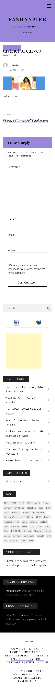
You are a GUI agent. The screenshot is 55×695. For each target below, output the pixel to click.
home (47, 517)
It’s (18, 522)
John (24, 522)
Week (30, 540)
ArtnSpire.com (13, 590)
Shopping (38, 531)
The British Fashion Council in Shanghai (21, 400)
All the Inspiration (15, 481)
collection (31, 508)
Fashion (26, 512)
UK (5, 540)
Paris (39, 526)
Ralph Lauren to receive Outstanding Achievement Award (25, 433)
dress (6, 512)
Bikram (46, 503)
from (22, 517)
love (6, 526)
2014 (29, 503)
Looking (43, 522)
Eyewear (16, 512)
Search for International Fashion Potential (23, 422)
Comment (14, 166)
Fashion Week (10, 517)
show (48, 531)
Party (47, 526)
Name (12, 219)
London (33, 522)
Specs (7, 536)
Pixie (6, 531)
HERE (38, 517)
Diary (48, 508)
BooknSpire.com (15, 615)
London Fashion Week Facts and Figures (23, 411)
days (41, 508)
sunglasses (29, 536)
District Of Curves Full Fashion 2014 (25, 120)
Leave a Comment (9, 55)
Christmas (19, 508)
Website (12, 250)
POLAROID (16, 531)
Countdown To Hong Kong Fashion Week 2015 (24, 451)
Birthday (7, 508)
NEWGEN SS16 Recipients (20, 442)
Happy (30, 517)
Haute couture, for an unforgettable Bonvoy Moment (25, 389)
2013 (21, 503)
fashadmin (15, 65)
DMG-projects (22, 658)
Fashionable (38, 512)
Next (32, 526)
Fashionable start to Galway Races (24, 460)
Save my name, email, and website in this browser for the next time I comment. (27, 269)
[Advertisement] (23, 351)
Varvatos (14, 540)
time (49, 536)
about (37, 503)
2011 (6, 503)
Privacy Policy (17, 655)
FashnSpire (27, 19)
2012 (14, 503)
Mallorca (15, 526)
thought (40, 536)
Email (11, 234)
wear (23, 540)
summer (16, 536)
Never (24, 526)
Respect (27, 531)
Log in (43, 662)
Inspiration (9, 522)
